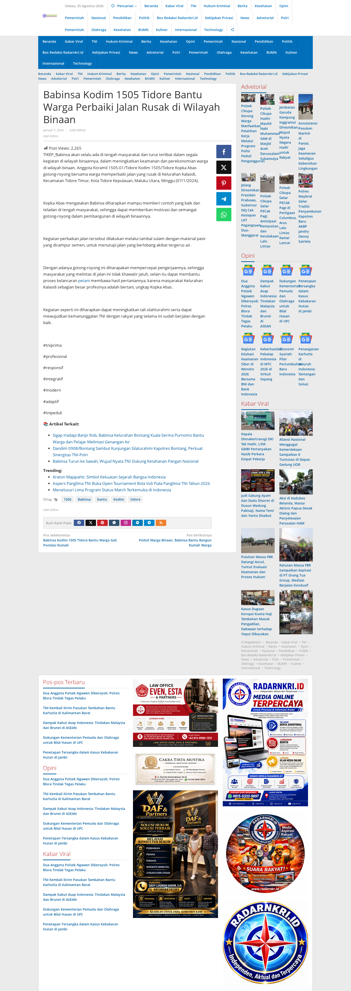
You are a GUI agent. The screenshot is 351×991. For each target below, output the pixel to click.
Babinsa (84, 499)
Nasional (268, 651)
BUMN (282, 663)
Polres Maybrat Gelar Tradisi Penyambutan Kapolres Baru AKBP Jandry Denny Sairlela (309, 216)
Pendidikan (287, 651)
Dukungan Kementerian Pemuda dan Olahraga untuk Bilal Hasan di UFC (289, 301)
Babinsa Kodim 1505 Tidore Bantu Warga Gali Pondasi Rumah (80, 540)
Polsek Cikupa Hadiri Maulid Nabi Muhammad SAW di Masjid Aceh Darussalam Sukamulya (270, 133)
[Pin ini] (224, 183)
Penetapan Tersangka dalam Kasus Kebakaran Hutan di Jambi (307, 296)
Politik (303, 651)
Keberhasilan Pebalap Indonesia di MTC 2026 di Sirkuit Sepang (271, 364)
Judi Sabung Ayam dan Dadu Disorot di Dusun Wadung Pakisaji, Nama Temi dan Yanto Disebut (257, 505)
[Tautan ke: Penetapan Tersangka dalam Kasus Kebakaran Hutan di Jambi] (305, 270)
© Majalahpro (251, 642)
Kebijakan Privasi (292, 655)
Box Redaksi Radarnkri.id (258, 655)
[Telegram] (149, 523)
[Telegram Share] (224, 198)
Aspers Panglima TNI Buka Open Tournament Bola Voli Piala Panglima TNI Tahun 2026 (131, 483)
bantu (102, 499)
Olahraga (247, 663)
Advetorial (260, 659)
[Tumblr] (114, 523)
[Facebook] (79, 523)
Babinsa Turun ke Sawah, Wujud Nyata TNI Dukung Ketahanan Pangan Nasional (125, 461)
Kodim (118, 499)
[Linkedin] (137, 523)
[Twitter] (90, 523)
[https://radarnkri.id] (49, 15)
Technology (272, 668)
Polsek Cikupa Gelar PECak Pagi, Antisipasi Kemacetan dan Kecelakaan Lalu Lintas (269, 221)
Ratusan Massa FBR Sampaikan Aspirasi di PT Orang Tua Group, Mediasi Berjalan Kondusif (295, 575)
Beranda (272, 642)
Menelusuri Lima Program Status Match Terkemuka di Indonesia (112, 490)
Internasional (250, 668)
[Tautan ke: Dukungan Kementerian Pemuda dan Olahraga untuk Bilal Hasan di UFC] (286, 270)
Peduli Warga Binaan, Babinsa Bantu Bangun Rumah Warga (175, 540)
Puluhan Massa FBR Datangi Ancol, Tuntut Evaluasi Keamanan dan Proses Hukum (257, 567)
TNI (304, 642)
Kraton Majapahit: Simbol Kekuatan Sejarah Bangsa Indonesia (109, 477)
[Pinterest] (102, 523)
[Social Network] (232, 30)
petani (84, 280)
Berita (273, 646)
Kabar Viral (289, 642)
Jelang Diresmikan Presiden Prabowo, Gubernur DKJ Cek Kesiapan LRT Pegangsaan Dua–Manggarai (251, 210)
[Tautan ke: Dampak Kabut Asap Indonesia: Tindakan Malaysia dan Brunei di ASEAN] (267, 270)
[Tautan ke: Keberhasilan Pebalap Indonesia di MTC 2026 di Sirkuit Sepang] (267, 338)
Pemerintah (249, 651)
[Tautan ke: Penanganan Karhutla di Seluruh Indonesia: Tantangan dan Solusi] (305, 338)
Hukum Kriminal (252, 646)
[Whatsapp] (224, 214)
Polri (275, 659)
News (245, 659)
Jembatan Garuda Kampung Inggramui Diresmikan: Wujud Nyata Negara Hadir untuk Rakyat (289, 132)
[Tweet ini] (224, 167)
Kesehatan (288, 646)
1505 (67, 499)
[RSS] (161, 523)
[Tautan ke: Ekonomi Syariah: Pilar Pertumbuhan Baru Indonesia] (286, 338)
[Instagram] (126, 523)
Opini (304, 646)
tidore (135, 499)
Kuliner (296, 663)
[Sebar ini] (224, 151)
